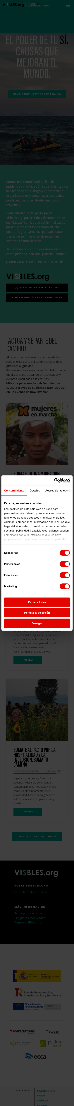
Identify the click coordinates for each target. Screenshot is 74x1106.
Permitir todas (37, 602)
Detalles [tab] (35, 490)
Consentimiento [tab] (14, 490)
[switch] (65, 564)
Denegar (37, 623)
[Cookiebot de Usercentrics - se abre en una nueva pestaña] (54, 480)
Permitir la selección (37, 612)
